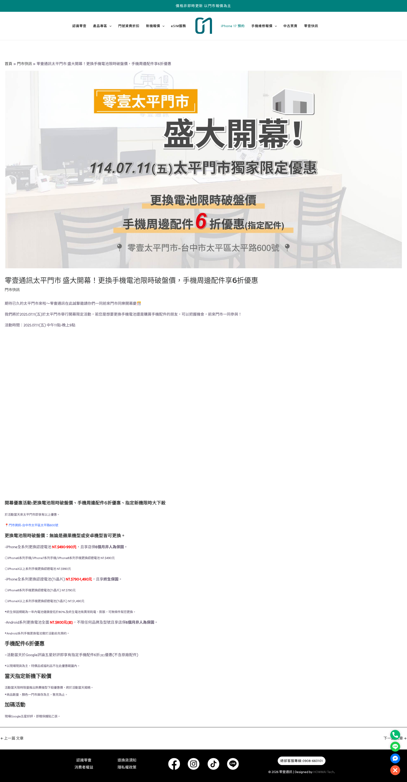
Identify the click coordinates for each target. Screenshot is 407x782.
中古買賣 (290, 26)
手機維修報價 (262, 26)
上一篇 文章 (12, 738)
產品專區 (100, 26)
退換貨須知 (127, 760)
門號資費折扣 (128, 26)
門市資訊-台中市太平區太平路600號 (33, 525)
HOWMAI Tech (323, 772)
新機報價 (153, 26)
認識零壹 (79, 26)
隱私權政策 (127, 767)
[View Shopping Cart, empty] (340, 5)
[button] (109, 26)
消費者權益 (83, 767)
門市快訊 (12, 289)
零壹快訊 (311, 26)
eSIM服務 (178, 26)
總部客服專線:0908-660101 (301, 761)
